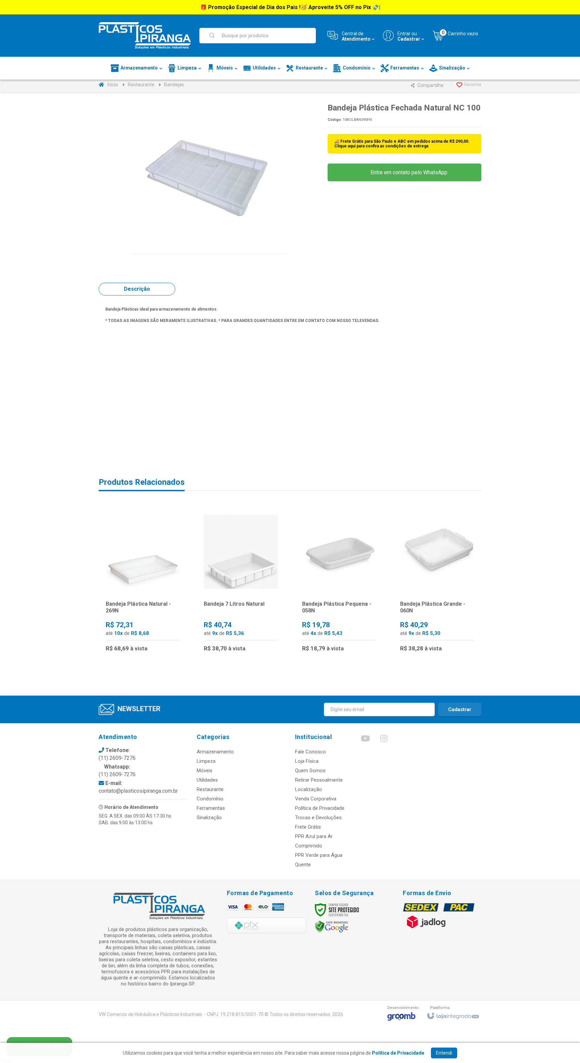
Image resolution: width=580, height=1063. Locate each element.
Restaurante (141, 84)
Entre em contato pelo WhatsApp (408, 172)
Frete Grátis (308, 827)
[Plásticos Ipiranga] (145, 35)
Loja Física (307, 761)
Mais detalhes (147, 630)
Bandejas (174, 84)
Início (112, 84)
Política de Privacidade (319, 808)
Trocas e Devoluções (318, 818)
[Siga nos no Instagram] (384, 740)
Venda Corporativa (315, 799)
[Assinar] (459, 709)
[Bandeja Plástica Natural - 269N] (143, 583)
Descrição (137, 289)
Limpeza (206, 761)
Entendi (444, 1053)
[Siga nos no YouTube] (365, 740)
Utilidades (207, 780)
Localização (308, 789)
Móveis (204, 771)
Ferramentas (211, 808)
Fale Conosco (310, 752)
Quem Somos (310, 771)
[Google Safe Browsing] (331, 926)
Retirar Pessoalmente (319, 780)
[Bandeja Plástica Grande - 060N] (437, 583)
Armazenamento (215, 752)
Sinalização (209, 818)
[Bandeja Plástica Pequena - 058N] (339, 583)
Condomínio (210, 799)
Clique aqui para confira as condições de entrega (381, 146)
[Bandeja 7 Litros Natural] (241, 583)
